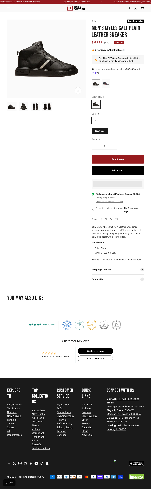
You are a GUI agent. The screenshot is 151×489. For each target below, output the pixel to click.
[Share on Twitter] (106, 219)
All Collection (14, 404)
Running (11, 419)
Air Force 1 (38, 417)
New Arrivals (14, 415)
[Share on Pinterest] (111, 219)
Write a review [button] (95, 351)
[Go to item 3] (35, 107)
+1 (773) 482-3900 (128, 398)
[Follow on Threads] (25, 463)
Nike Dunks (38, 413)
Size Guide (99, 131)
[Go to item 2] (23, 107)
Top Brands (13, 408)
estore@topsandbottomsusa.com (125, 406)
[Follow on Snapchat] (47, 463)
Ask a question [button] (95, 358)
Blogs (85, 431)
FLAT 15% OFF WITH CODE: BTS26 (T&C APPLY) (129, 2)
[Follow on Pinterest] (31, 463)
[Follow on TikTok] (42, 463)
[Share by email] (116, 219)
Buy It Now (117, 159)
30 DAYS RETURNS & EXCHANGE (74, 2)
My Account (63, 404)
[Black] (96, 83)
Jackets (11, 423)
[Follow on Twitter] (15, 463)
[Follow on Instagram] (20, 463)
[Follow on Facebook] (9, 463)
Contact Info (64, 412)
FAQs (60, 408)
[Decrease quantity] (96, 145)
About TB (87, 404)
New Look (87, 434)
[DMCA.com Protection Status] (136, 477)
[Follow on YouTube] (36, 463)
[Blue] (106, 83)
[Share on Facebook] (101, 219)
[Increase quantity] (113, 145)
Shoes (10, 427)
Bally (94, 21)
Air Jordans (38, 410)
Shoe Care (117, 58)
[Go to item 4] (47, 107)
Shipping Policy (65, 415)
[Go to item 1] (12, 107)
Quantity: (96, 139)
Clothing (12, 412)
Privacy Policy (65, 427)
